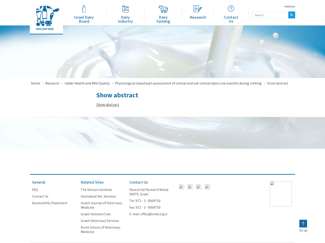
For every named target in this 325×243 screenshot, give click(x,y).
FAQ (35, 190)
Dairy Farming (163, 19)
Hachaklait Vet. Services (98, 196)
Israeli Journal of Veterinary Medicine (101, 205)
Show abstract (107, 104)
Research (198, 17)
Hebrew (289, 6)
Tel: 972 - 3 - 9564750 (145, 201)
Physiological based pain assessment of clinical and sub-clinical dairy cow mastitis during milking (188, 83)
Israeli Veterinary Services (100, 221)
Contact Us (231, 19)
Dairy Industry (125, 19)
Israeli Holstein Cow (96, 214)
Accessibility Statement (49, 203)
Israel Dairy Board (84, 19)
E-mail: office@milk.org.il (148, 214)
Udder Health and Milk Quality (87, 83)
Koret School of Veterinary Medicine (100, 229)
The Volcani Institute (96, 190)
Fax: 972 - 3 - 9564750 (145, 207)
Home (35, 83)
